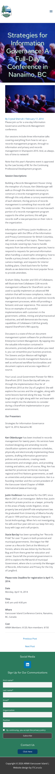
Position (6, 720)
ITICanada (37, 767)
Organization (9, 710)
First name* (8, 680)
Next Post (30, 646)
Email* (6, 700)
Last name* (8, 690)
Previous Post (30, 638)
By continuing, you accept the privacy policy (26, 730)
